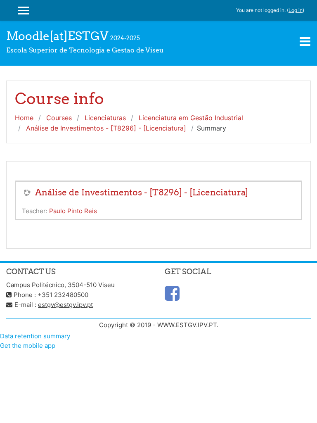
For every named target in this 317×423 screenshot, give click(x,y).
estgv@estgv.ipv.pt (65, 305)
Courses (59, 118)
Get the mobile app (27, 345)
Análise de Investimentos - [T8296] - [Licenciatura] (106, 128)
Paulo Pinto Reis (73, 211)
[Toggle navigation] (305, 41)
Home (24, 118)
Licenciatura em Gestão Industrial (191, 118)
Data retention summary (35, 336)
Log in (296, 10)
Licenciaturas (105, 118)
